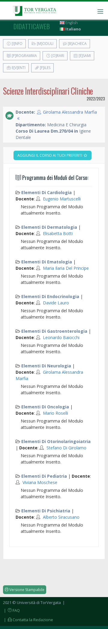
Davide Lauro (56, 303)
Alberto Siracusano (61, 517)
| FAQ (11, 610)
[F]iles (44, 67)
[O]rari (57, 55)
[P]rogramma (24, 55)
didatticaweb (32, 26)
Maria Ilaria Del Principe (66, 268)
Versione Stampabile (26, 589)
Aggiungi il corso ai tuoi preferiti (50, 155)
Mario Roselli (55, 413)
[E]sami (84, 55)
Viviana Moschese (39, 482)
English (71, 22)
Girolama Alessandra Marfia (70, 112)
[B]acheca (77, 43)
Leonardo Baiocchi (61, 337)
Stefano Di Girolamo (66, 448)
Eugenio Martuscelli (62, 199)
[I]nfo (16, 43)
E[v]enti (18, 67)
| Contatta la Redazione (28, 619)
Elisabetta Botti (58, 233)
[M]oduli (44, 43)
